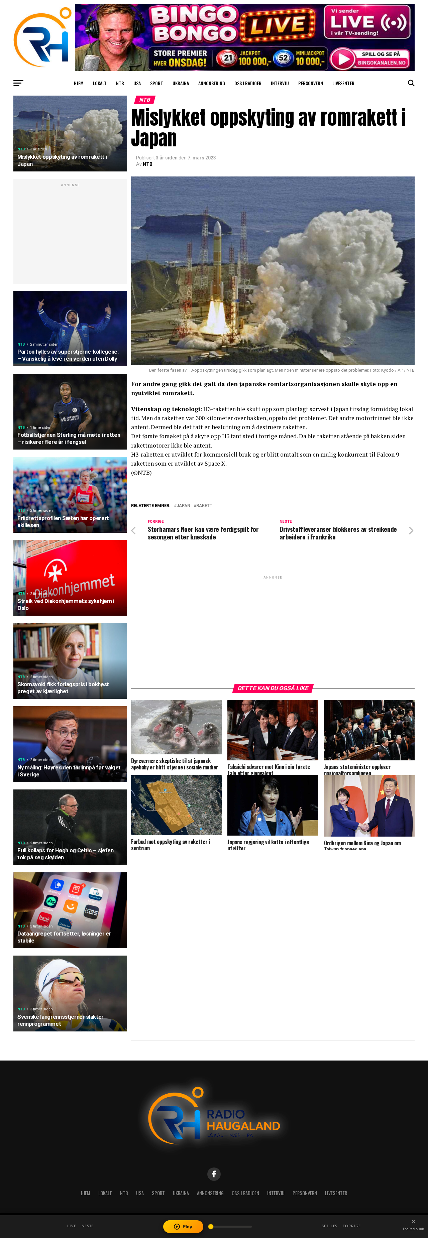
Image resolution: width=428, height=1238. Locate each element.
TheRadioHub (413, 1229)
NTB (120, 83)
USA (137, 83)
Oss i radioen (247, 83)
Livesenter (343, 83)
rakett (204, 506)
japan (183, 506)
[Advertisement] (70, 235)
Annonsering (211, 83)
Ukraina (181, 83)
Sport (156, 83)
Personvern (310, 83)
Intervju (280, 83)
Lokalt (100, 83)
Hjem (79, 83)
